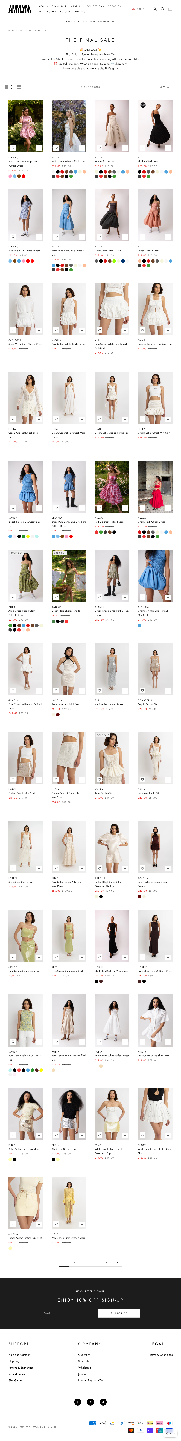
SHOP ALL (77, 6)
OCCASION (115, 6)
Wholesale (84, 1368)
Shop (22, 30)
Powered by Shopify (45, 1426)
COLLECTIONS (95, 6)
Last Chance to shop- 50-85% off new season (90, 21)
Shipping (13, 1361)
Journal (82, 1374)
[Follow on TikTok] (103, 1402)
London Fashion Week (91, 1380)
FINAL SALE (59, 6)
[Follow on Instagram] (90, 1402)
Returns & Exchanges (20, 1368)
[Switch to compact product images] (19, 87)
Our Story (84, 1355)
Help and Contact (19, 1355)
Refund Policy (16, 1374)
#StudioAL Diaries (73, 11)
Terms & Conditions (161, 1355)
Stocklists (83, 1361)
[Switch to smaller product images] (12, 87)
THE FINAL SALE (37, 30)
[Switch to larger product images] (6, 87)
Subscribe (119, 1313)
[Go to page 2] (117, 1262)
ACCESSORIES (48, 11)
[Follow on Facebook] (78, 1402)
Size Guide (15, 1380)
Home (11, 30)
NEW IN (44, 6)
